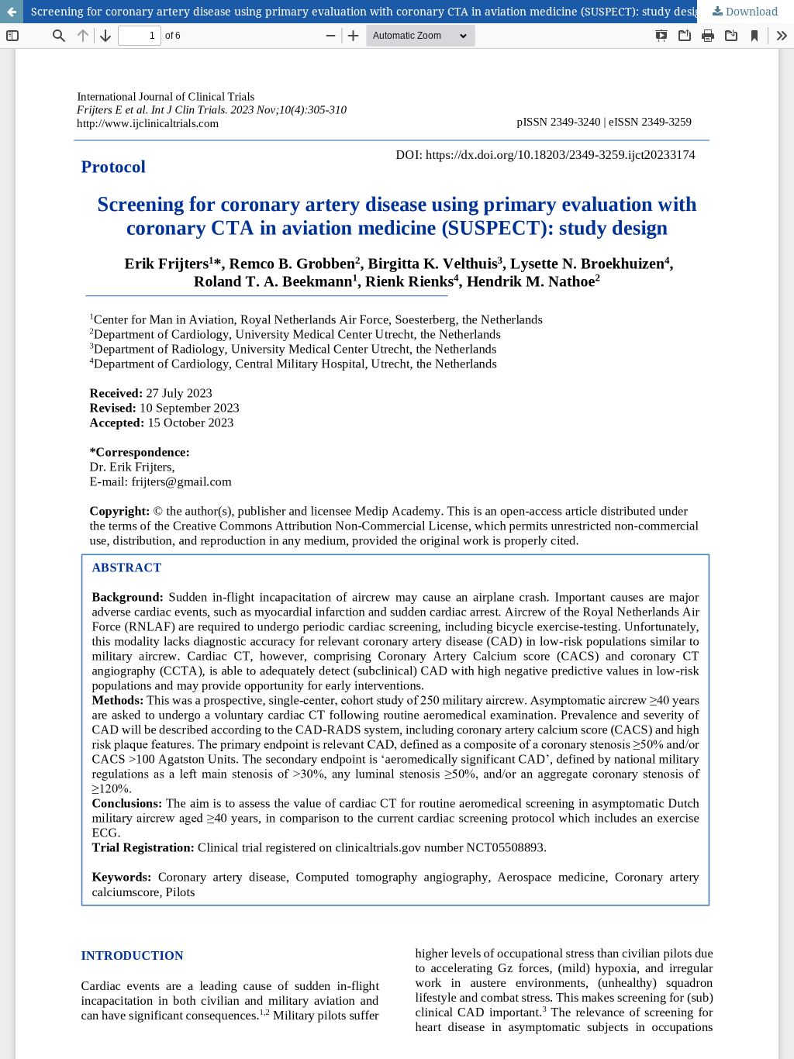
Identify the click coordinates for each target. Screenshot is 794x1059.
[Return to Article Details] (11, 11)
